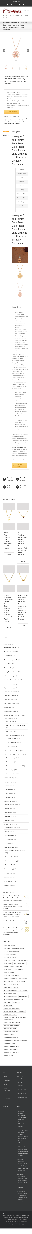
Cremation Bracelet (10, 857)
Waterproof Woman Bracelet (11, 1049)
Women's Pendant (8, 1055)
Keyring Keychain (9, 655)
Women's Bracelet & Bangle (14, 766)
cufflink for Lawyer (18, 969)
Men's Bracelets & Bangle (13, 735)
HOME (5, 1076)
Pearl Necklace (9, 793)
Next (28, 50)
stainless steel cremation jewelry (12, 1217)
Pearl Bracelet (9, 789)
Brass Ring (8, 820)
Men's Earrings (10, 721)
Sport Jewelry (7, 707)
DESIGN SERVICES (7, 1090)
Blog (5, 1095)
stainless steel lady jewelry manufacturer (14, 1011)
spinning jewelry (19, 121)
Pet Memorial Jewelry (11, 861)
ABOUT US (7, 1080)
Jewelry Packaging (9, 881)
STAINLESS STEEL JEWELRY (12, 715)
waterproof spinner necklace (12, 123)
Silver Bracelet (9, 831)
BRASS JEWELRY (9, 801)
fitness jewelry (8, 1219)
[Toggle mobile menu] (28, 10)
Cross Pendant (7, 969)
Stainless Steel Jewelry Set (12, 750)
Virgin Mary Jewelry (9, 1034)
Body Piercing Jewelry (10, 703)
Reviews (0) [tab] (6, 135)
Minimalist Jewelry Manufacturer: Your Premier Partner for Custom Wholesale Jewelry (22, 1118)
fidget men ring (23, 978)
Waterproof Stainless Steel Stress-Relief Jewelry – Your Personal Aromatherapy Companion (22, 1197)
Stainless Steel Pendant (10, 1014)
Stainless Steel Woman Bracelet (12, 1022)
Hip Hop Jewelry (8, 869)
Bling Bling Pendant (23, 960)
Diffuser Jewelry (8, 865)
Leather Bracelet (11, 738)
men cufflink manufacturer (10, 996)
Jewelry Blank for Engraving (11, 987)
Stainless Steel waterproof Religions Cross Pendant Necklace (15, 1018)
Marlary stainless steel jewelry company (12, 1213)
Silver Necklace (9, 839)
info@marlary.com (16, 1)
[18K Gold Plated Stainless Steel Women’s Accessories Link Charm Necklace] (9, 516)
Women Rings (10, 770)
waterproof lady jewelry (9, 1043)
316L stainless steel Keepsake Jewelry (14, 948)
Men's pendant (23, 990)
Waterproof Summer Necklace (11, 1046)
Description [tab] (6, 131)
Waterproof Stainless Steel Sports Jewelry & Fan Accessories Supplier (23, 1151)
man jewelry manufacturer (10, 990)
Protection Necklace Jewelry (12, 680)
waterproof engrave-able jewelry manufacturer (15, 1040)
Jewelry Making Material (10, 672)
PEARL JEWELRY (9, 782)
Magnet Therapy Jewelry (11, 659)
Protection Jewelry (9, 684)
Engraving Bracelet (10, 699)
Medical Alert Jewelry (10, 651)
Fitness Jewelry (8, 873)
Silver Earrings (9, 835)
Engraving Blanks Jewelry (10, 978)
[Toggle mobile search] (25, 10)
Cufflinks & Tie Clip (9, 778)
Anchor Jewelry (8, 877)
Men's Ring (9, 731)
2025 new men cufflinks (10, 954)
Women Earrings (10, 758)
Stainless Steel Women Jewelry (13, 754)
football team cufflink (9, 981)
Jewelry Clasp (8, 663)
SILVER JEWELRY (9, 824)
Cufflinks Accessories (9, 972)
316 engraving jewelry (9, 945)
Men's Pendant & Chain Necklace (15, 725)
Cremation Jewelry (9, 847)
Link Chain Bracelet (12, 742)
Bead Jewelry (8, 785)
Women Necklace (14, 116)
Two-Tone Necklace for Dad (11, 1031)
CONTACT (7, 1099)
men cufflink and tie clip (10, 993)
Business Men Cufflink (20, 963)
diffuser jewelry (24, 1217)
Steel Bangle (10, 746)
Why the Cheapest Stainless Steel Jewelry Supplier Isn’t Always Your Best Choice (23, 1165)
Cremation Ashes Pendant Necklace (15, 850)
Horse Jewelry (8, 668)
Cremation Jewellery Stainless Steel (13, 966)
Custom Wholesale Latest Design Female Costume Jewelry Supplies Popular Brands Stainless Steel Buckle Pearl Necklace (8, 608)
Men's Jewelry (9, 718)
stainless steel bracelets (23, 1215)
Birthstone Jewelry (9, 676)
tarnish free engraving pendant (11, 1025)
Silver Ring (8, 843)
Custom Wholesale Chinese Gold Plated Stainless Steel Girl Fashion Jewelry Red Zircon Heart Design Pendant (22, 543)
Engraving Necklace (10, 691)
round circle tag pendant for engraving (13, 999)
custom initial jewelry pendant (11, 975)
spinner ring (16, 1002)
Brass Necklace (9, 816)
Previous (4, 50)
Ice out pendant (21, 981)
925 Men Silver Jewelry (11, 827)
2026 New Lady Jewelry (10, 957)
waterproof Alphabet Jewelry (11, 1037)
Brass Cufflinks (8, 963)
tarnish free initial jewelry (10, 1028)
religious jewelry (23, 996)
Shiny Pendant (7, 1002)
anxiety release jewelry (13, 118)
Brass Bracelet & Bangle (11, 804)
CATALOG (7, 1085)
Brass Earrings (9, 812)
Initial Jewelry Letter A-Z (10, 647)
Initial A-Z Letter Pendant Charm (12, 984)
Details (9, 554)
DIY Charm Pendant (9, 711)
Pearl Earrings (9, 797)
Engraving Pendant (10, 695)
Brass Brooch (8, 808)
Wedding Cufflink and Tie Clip (11, 1052)
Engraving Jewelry (9, 688)
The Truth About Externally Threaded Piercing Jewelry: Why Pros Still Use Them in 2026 (23, 1136)
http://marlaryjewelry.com (20, 460)
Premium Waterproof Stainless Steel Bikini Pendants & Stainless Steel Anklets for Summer (23, 1181)
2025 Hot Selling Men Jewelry (11, 951)
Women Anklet (10, 762)
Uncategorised (8, 885)
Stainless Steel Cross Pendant (11, 1008)
